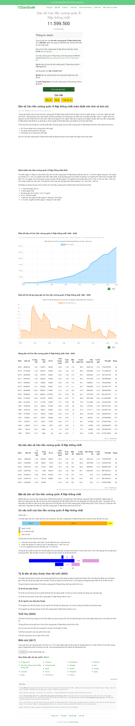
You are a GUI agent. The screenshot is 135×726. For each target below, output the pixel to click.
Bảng (57, 100)
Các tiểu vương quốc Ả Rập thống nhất (31, 666)
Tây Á (46, 657)
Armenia (48, 662)
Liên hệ (81, 715)
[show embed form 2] (113, 347)
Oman (47, 671)
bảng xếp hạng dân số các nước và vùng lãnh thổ (57, 59)
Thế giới (49, 7)
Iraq (95, 665)
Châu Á (65, 7)
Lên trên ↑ (114, 679)
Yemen (72, 675)
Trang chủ (54, 715)
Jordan (72, 668)
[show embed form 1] (113, 289)
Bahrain (97, 662)
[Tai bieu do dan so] (109, 290)
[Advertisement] (101, 24)
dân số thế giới (46, 51)
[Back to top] (132, 718)
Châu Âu (73, 7)
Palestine (72, 671)
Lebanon (24, 671)
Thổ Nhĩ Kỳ (49, 675)
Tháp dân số (67, 100)
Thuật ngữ (72, 715)
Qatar (96, 671)
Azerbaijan (73, 662)
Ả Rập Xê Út (25, 662)
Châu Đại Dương (85, 7)
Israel (47, 668)
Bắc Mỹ (57, 7)
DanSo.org (113, 438)
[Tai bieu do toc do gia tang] (109, 348)
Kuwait (96, 668)
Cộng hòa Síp (50, 665)
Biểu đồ (48, 100)
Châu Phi (97, 7)
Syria (23, 675)
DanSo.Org (74, 722)
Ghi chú (27, 111)
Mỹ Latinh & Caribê (110, 7)
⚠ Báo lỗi (22, 652)
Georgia (72, 665)
